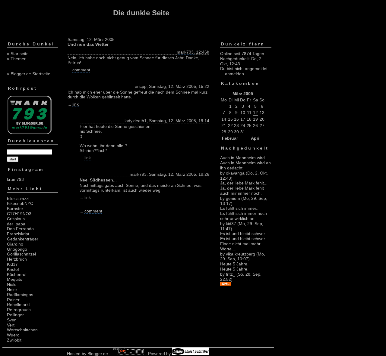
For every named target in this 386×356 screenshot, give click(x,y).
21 (223, 125)
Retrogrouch (19, 309)
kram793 (15, 179)
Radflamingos (20, 294)
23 (236, 125)
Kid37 (12, 264)
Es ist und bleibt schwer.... (245, 233)
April (256, 138)
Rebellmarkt (18, 304)
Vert (10, 325)
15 (230, 119)
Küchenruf (17, 274)
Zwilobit (14, 340)
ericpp (141, 86)
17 (242, 119)
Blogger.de (97, 353)
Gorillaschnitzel (21, 254)
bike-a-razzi (18, 198)
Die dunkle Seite (141, 13)
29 (230, 131)
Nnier (12, 289)
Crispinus (16, 218)
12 (255, 112)
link (75, 104)
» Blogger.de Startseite (28, 73)
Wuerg (13, 335)
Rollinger (15, 314)
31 (242, 131)
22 (230, 125)
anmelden (234, 73)
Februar (230, 138)
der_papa (16, 223)
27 (262, 125)
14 (223, 119)
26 (255, 125)
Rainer (13, 299)
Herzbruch (17, 259)
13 (262, 112)
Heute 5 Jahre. (234, 264)
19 (255, 119)
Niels (11, 284)
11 (249, 112)
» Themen (17, 58)
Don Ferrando (20, 228)
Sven (12, 319)
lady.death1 (136, 120)
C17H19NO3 (19, 213)
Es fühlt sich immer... (240, 208)
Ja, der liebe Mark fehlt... (243, 183)
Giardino (15, 244)
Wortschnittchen (22, 329)
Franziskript (18, 233)
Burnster (15, 208)
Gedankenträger (22, 239)
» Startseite (18, 53)
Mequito (14, 279)
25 (249, 125)
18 (249, 119)
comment (81, 69)
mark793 (185, 52)
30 (236, 131)
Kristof (13, 269)
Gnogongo (17, 249)
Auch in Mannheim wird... (244, 157)
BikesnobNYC (20, 203)
